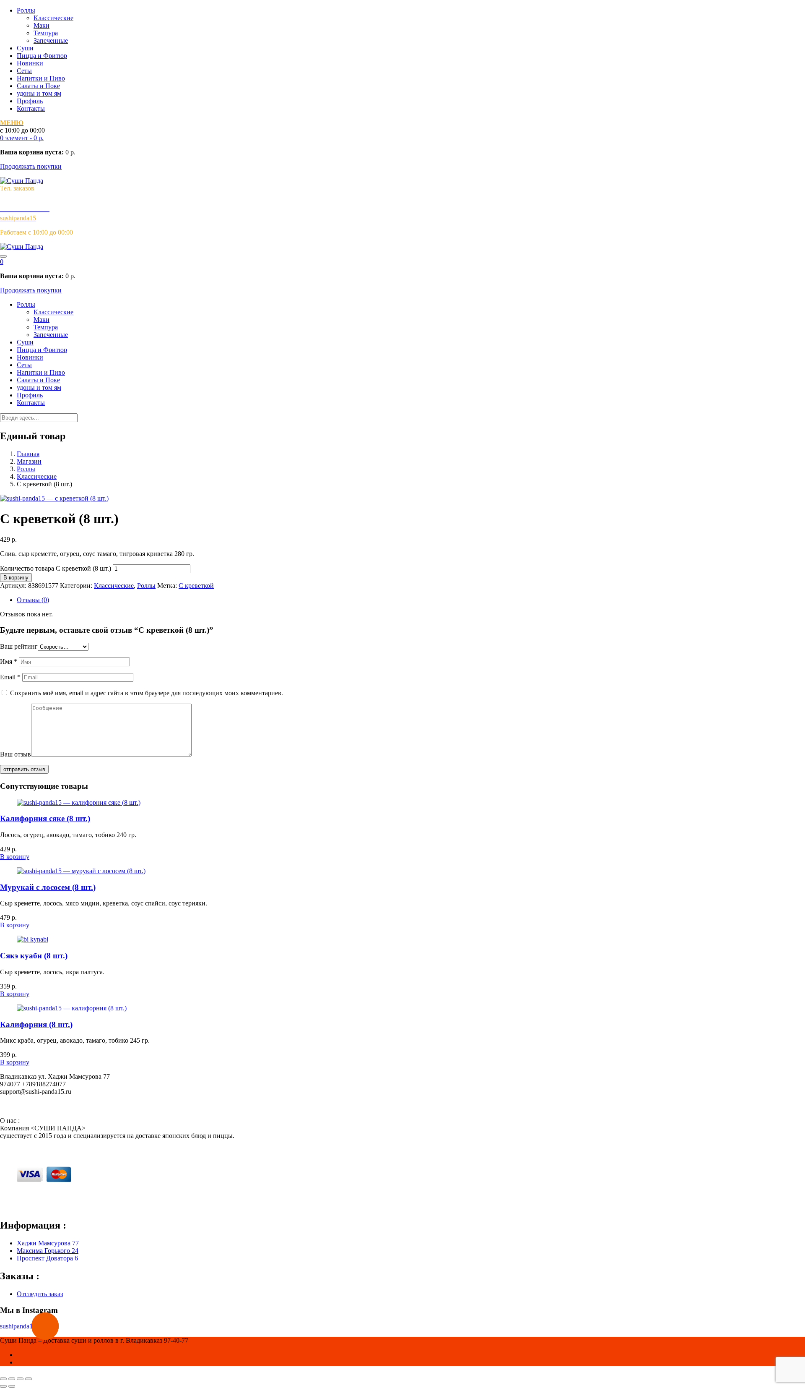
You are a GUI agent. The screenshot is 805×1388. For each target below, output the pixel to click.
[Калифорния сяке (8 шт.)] (78, 802)
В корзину (16, 577)
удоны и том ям (39, 93)
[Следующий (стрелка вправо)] (11, 1386)
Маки (41, 25)
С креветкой (196, 585)
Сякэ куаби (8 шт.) (34, 955)
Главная (28, 453)
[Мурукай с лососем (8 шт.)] (81, 870)
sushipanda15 (18, 1326)
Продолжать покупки (31, 166)
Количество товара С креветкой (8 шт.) (55, 568)
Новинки (30, 63)
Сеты (24, 70)
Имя (8, 661)
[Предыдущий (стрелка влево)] (3, 1386)
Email (10, 677)
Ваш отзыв (15, 754)
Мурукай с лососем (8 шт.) (48, 887)
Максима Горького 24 (47, 1250)
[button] (22, 137)
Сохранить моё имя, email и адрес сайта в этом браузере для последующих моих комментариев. (146, 693)
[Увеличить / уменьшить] (28, 1379)
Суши (25, 48)
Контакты (31, 108)
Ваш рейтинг (19, 646)
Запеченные (51, 40)
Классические (53, 17)
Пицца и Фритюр (42, 55)
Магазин (29, 461)
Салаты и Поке (38, 85)
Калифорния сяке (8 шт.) (45, 818)
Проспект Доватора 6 (47, 1258)
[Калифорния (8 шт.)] (72, 1008)
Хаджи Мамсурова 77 (48, 1243)
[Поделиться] (11, 1379)
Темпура (46, 33)
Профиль (30, 100)
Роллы (26, 10)
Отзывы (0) (33, 599)
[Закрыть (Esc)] (3, 1379)
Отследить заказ (40, 1293)
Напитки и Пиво (41, 78)
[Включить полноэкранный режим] (20, 1379)
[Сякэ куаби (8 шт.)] (32, 939)
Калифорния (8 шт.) (36, 1024)
